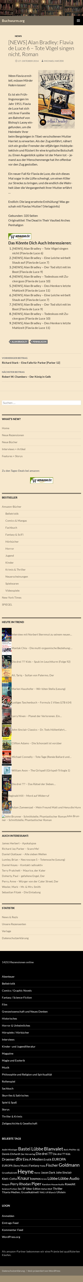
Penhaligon (39, 341)
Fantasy (34, 1165)
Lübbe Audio (68, 1178)
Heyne (26, 1171)
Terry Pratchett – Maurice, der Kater (24, 870)
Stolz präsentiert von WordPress (44, 1270)
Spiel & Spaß (9, 1102)
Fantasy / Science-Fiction (17, 997)
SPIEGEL (7, 604)
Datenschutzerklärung (15, 938)
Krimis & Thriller (15, 569)
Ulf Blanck (50, 1192)
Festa (42, 1165)
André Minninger (10, 1149)
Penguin (6, 1184)
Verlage (6, 931)
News (18, 36)
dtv (19, 1159)
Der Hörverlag (28, 1154)
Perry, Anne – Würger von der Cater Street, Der (30, 881)
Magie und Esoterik (13, 1060)
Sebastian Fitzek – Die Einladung (21, 892)
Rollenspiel (8, 1081)
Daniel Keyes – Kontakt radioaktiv (22, 865)
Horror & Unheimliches (16, 1025)
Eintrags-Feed (10, 1222)
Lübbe (52, 1178)
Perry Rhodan (20, 1184)
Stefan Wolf (46, 1189)
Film (4, 1004)
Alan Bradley (19, 341)
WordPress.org (11, 1236)
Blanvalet (53, 1148)
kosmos (35, 1179)
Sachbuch (8, 1088)
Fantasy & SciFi (14, 534)
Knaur (23, 1178)
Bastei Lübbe (30, 1148)
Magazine (7, 1053)
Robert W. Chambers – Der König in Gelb (26, 374)
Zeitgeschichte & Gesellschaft (19, 1123)
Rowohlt (70, 1184)
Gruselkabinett (9, 1172)
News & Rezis (10, 917)
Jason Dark (48, 1172)
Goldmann (69, 1165)
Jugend (9, 555)
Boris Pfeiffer (70, 1149)
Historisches (9, 1018)
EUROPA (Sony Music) (15, 1165)
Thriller (58, 1188)
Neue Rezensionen (13, 435)
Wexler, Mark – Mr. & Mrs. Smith (21, 886)
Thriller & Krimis (12, 1116)
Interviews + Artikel (13, 449)
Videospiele (12, 590)
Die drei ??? (44, 1154)
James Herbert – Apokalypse (19, 843)
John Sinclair (64, 1172)
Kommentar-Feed (12, 1229)
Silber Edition (33, 1188)
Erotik (48, 1159)
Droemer (8, 1159)
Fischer (52, 1165)
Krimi (44, 1178)
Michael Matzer (54, 60)
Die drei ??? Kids (61, 1154)
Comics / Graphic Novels (17, 990)
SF (23, 1188)
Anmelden (8, 1216)
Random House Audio (53, 1184)
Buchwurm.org (13, 20)
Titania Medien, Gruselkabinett (20, 1192)
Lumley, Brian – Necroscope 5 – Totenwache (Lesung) (33, 859)
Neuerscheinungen (16, 576)
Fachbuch (11, 527)
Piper (36, 1183)
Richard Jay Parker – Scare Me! (20, 848)
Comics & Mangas (16, 520)
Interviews (8, 1039)
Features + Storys (12, 456)
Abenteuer (8, 976)
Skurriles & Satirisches (15, 1095)
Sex (20, 1188)
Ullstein (61, 1192)
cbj (78, 1149)
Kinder (9, 562)
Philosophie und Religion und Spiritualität (27, 1074)
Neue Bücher (10, 442)
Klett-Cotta (9, 1178)
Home (5, 428)
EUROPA (59, 1159)
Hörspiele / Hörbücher (15, 1032)
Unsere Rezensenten (14, 924)
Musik (5, 1067)
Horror (9, 548)
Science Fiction (9, 1188)
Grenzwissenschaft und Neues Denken (25, 1011)
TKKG (42, 1192)
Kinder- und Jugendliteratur (19, 1046)
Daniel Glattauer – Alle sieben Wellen (24, 854)
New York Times (11, 597)
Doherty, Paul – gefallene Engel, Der (23, 876)
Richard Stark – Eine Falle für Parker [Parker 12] (31, 360)
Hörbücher (12, 541)
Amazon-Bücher (11, 506)
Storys (5, 1109)
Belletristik (12, 513)
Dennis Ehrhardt (11, 1154)
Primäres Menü (78, 20)
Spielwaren (12, 583)
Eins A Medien (33, 1159)
